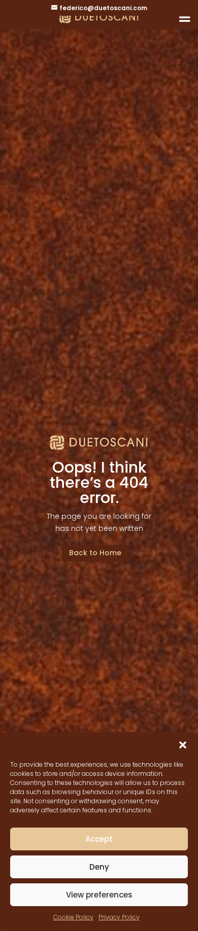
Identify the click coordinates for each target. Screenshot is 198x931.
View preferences (99, 894)
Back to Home (95, 553)
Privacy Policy (119, 917)
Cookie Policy (73, 917)
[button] (183, 745)
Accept (99, 839)
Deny (99, 867)
